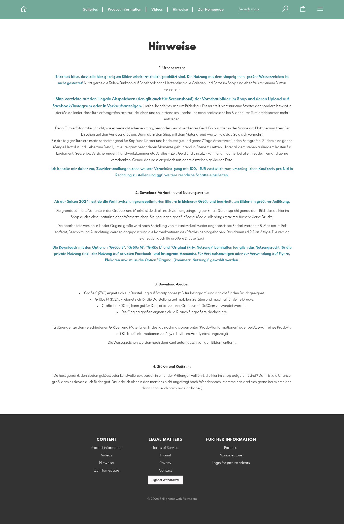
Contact (165, 470)
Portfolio (230, 448)
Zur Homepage (211, 9)
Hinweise (180, 9)
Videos (157, 9)
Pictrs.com (190, 499)
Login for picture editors (231, 463)
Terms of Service (165, 448)
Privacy (165, 463)
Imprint (165, 455)
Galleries (90, 9)
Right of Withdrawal (165, 480)
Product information (124, 9)
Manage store (231, 455)
